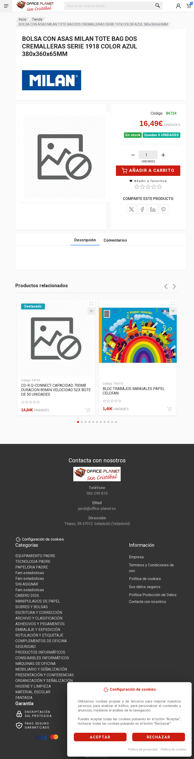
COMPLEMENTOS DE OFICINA (41, 641)
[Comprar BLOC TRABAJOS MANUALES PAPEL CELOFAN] (169, 409)
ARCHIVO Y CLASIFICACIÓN (38, 618)
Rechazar (158, 737)
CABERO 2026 (27, 595)
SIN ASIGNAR (26, 584)
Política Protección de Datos (152, 595)
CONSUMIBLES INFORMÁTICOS (42, 658)
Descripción (85, 240)
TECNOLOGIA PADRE (32, 561)
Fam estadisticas (29, 573)
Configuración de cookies (43, 539)
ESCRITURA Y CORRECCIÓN (38, 612)
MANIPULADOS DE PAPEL (37, 601)
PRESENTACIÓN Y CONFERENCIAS (44, 675)
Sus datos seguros (144, 587)
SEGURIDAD (25, 646)
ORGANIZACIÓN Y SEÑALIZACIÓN (44, 680)
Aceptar (100, 737)
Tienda (37, 19)
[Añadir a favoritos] (91, 311)
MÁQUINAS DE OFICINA (35, 663)
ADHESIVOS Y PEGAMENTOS (40, 624)
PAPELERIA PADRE (31, 567)
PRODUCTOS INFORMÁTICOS (40, 652)
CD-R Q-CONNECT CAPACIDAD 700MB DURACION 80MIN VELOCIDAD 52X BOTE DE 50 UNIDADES (56, 390)
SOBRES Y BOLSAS (31, 607)
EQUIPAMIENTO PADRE (35, 556)
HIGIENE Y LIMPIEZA (33, 686)
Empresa (136, 557)
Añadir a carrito (152, 170)
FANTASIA (23, 697)
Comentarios (115, 240)
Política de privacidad (143, 749)
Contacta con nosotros (147, 601)
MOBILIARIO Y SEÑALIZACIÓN (41, 669)
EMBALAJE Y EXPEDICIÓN (37, 629)
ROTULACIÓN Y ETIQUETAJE (39, 635)
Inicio (22, 19)
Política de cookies (173, 749)
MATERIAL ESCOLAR (32, 692)
